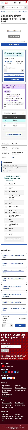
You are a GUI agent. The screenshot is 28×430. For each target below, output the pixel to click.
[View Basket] (25, 3)
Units (5, 66)
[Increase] (22, 70)
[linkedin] (6, 372)
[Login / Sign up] (20, 3)
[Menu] (2, 3)
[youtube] (9, 372)
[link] (14, 55)
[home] (1, 11)
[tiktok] (18, 372)
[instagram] (12, 372)
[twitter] (3, 372)
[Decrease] (5, 70)
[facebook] (15, 372)
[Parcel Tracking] (15, 3)
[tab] (14, 162)
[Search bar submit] (25, 7)
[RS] (6, 3)
